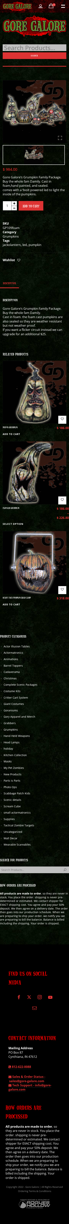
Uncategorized (13, 832)
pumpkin (35, 245)
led (24, 245)
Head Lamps (12, 742)
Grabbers (10, 723)
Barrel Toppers (13, 665)
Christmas (10, 678)
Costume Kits (12, 691)
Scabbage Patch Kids (17, 793)
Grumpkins (11, 236)
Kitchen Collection (15, 755)
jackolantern (12, 245)
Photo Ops (10, 787)
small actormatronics (17, 812)
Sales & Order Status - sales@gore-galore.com (26, 1079)
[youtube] (50, 999)
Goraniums (11, 710)
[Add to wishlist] (18, 260)
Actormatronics (13, 652)
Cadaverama (12, 672)
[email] (34, 1009)
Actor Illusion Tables (17, 646)
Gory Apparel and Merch (19, 716)
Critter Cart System (16, 697)
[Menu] (62, 6)
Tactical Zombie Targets (19, 825)
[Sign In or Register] (40, 6)
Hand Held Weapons (17, 736)
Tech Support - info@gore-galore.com (29, 1087)
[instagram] (39, 998)
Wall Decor (10, 838)
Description (9, 283)
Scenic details (12, 800)
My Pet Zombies (14, 768)
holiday (8, 748)
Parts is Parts (12, 780)
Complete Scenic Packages (20, 684)
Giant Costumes (14, 704)
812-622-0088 (21, 1067)
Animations (11, 659)
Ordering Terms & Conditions (34, 1191)
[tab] (9, 283)
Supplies (9, 819)
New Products (12, 774)
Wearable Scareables (17, 844)
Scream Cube (12, 806)
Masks (8, 761)
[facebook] (18, 998)
